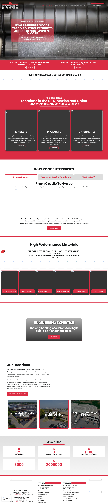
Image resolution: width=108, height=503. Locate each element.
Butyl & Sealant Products (70, 498)
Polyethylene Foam (68, 491)
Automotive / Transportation (45, 485)
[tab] (21, 177)
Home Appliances (42, 494)
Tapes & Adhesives (68, 496)
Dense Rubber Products (69, 487)
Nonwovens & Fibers (68, 494)
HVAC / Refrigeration (43, 487)
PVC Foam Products (68, 489)
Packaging (40, 498)
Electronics (41, 500)
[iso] (95, 491)
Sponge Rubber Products (70, 485)
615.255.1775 (17, 501)
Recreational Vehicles (43, 492)
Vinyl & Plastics (67, 500)
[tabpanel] (54, 206)
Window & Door (42, 502)
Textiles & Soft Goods (44, 489)
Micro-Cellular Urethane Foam (71, 492)
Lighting (40, 496)
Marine (39, 491)
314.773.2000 (17, 495)
